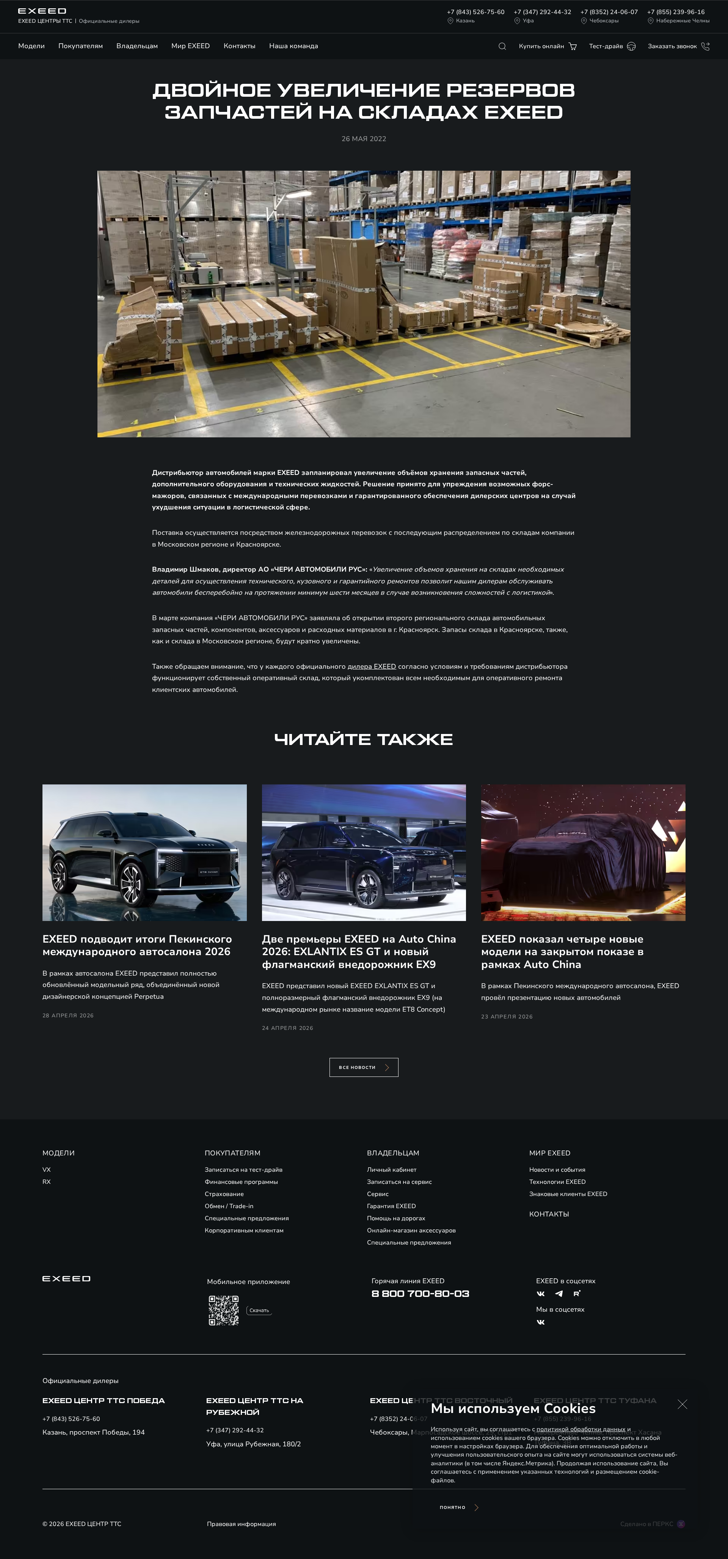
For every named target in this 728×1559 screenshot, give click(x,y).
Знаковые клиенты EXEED (568, 1194)
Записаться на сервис (399, 1182)
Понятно (453, 1507)
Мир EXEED (190, 45)
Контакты (240, 45)
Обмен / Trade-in (229, 1206)
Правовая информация (241, 1524)
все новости (357, 1067)
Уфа (528, 20)
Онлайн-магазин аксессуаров (411, 1230)
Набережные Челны (683, 20)
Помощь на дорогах (396, 1218)
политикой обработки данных (581, 1429)
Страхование (224, 1194)
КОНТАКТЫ (549, 1214)
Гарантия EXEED (391, 1206)
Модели (31, 45)
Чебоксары (604, 20)
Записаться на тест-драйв (243, 1170)
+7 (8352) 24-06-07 (609, 12)
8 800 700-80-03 (420, 1293)
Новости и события (557, 1170)
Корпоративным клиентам (244, 1230)
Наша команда (293, 45)
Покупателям (80, 45)
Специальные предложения (247, 1218)
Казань (465, 20)
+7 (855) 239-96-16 (676, 12)
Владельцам (137, 45)
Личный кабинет (392, 1170)
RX (46, 1182)
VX (46, 1170)
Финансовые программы (241, 1182)
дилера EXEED (372, 666)
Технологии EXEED (557, 1182)
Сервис (378, 1194)
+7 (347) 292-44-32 (542, 12)
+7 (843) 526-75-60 (476, 12)
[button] (682, 1404)
